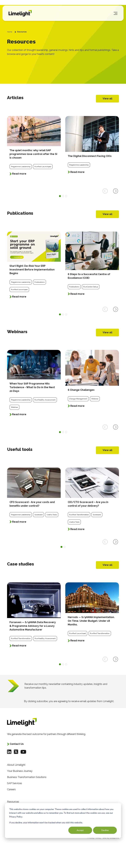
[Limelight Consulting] (20, 13)
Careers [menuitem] (11, 789)
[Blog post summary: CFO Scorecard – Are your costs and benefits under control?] (34, 497)
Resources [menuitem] (13, 801)
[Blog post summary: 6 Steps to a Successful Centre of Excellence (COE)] (92, 265)
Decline (105, 830)
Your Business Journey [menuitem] (19, 771)
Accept (80, 830)
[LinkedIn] (9, 752)
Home (9, 32)
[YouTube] (23, 752)
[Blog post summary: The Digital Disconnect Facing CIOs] (92, 147)
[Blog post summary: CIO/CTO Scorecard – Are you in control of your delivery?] (92, 501)
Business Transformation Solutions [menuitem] (26, 777)
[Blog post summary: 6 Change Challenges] (92, 381)
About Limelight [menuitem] (16, 764)
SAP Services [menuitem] (14, 783)
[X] (16, 752)
